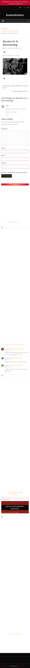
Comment (4, 129)
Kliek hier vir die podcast (12, 222)
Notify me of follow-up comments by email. (14, 172)
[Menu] (3, 21)
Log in (2, 184)
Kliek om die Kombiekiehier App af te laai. (15, 344)
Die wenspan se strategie (17, 349)
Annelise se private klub (15, 634)
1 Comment (19, 48)
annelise (13, 48)
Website (3, 163)
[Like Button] (4, 52)
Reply (7, 115)
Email (3, 155)
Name (3, 148)
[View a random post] (28, 21)
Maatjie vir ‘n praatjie (17, 365)
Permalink (23, 109)
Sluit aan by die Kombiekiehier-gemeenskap (15, 507)
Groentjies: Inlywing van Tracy (19, 91)
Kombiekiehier (15, 15)
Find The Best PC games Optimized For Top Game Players (15, 86)
